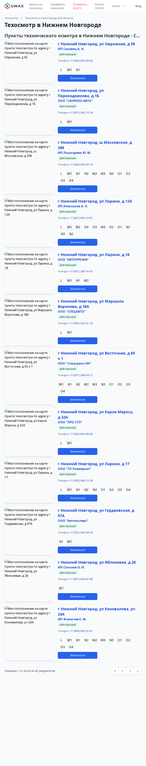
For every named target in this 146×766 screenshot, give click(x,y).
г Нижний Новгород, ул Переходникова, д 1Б (81, 93)
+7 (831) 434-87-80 (81, 579)
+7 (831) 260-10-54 (81, 112)
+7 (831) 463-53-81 (81, 218)
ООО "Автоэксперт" (73, 521)
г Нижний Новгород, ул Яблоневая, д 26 (97, 562)
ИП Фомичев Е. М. (72, 619)
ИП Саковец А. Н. (71, 49)
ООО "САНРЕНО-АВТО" (75, 101)
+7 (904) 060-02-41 (81, 631)
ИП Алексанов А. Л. (73, 206)
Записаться (77, 78)
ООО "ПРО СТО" (70, 422)
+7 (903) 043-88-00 (81, 60)
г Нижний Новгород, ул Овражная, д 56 (96, 43)
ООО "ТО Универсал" (74, 469)
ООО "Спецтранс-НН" (74, 363)
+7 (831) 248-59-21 (81, 375)
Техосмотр (11, 18)
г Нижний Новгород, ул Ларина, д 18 (93, 254)
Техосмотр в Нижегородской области (49, 18)
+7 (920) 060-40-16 (81, 164)
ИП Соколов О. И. (71, 567)
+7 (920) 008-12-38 (81, 480)
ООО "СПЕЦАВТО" (72, 311)
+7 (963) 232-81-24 (81, 323)
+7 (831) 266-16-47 (81, 271)
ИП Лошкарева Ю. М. (74, 153)
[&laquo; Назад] (115, 671)
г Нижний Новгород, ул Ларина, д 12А (95, 201)
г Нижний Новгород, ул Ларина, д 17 (93, 463)
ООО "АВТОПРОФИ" (73, 259)
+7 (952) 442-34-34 (81, 532)
